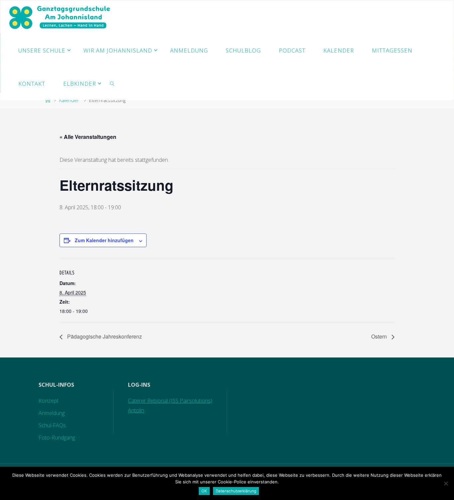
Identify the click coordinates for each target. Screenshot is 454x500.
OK (204, 491)
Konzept (48, 400)
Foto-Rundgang (57, 437)
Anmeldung (52, 413)
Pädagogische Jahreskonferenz (104, 336)
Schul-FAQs (52, 425)
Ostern (379, 336)
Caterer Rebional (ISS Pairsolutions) (170, 400)
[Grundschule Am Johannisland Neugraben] (60, 17)
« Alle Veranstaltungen (87, 137)
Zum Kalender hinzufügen (104, 240)
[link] (112, 83)
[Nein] (445, 483)
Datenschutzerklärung (236, 491)
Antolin (136, 410)
